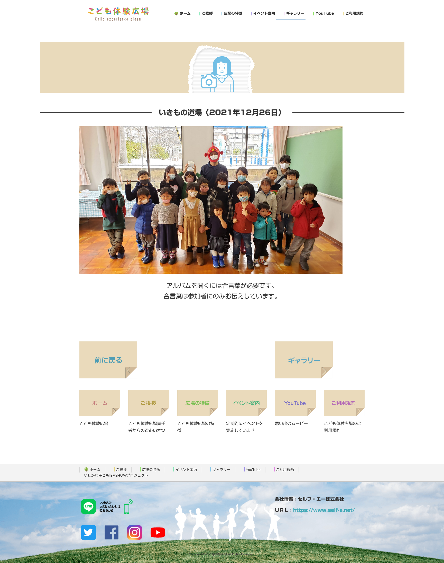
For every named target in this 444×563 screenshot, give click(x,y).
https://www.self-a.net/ (324, 510)
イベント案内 (186, 469)
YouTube (253, 469)
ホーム (95, 469)
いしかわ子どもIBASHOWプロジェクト (116, 475)
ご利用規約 (285, 469)
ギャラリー (221, 469)
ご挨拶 (121, 469)
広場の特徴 (151, 469)
